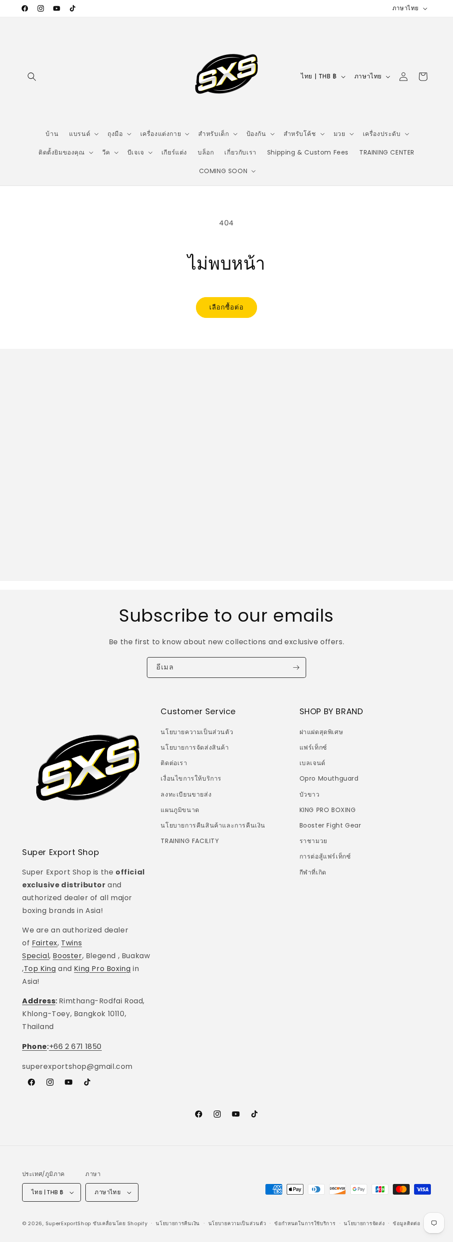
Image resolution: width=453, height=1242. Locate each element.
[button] (32, 76)
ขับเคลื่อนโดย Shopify (120, 1223)
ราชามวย (313, 840)
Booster (67, 956)
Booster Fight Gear (330, 825)
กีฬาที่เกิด (312, 872)
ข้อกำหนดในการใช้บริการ (305, 1223)
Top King (40, 968)
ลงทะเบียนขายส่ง (186, 794)
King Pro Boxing (102, 968)
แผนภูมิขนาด (180, 809)
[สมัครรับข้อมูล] (296, 667)
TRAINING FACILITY (190, 840)
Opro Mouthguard (329, 778)
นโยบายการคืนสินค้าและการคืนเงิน (213, 825)
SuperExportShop (69, 1223)
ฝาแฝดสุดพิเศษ (321, 731)
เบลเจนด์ (312, 762)
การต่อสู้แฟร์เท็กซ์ (325, 856)
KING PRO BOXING (327, 809)
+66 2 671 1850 (75, 1046)
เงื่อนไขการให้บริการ (191, 778)
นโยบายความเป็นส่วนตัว (197, 731)
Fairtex (45, 943)
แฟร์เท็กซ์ (313, 747)
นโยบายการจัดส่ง (364, 1223)
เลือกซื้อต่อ (226, 307)
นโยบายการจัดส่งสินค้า (195, 747)
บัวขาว (309, 794)
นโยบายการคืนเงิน (178, 1223)
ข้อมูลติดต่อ (407, 1223)
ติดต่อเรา (174, 762)
